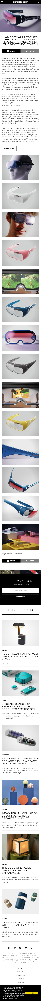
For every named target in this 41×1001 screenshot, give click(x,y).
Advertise (20, 975)
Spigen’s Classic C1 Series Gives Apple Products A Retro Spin (19, 706)
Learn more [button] (13, 998)
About (20, 968)
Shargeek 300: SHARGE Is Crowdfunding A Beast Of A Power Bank (20, 761)
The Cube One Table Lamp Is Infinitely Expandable (16, 870)
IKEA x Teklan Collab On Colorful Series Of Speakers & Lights (20, 816)
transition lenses (28, 137)
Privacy (20, 979)
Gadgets (5, 755)
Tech (4, 700)
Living (4, 650)
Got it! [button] (32, 993)
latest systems (10, 80)
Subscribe (20, 597)
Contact (20, 972)
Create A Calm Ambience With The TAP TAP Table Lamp (20, 925)
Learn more (9, 148)
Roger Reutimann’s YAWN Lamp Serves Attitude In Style (20, 656)
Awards (20, 982)
